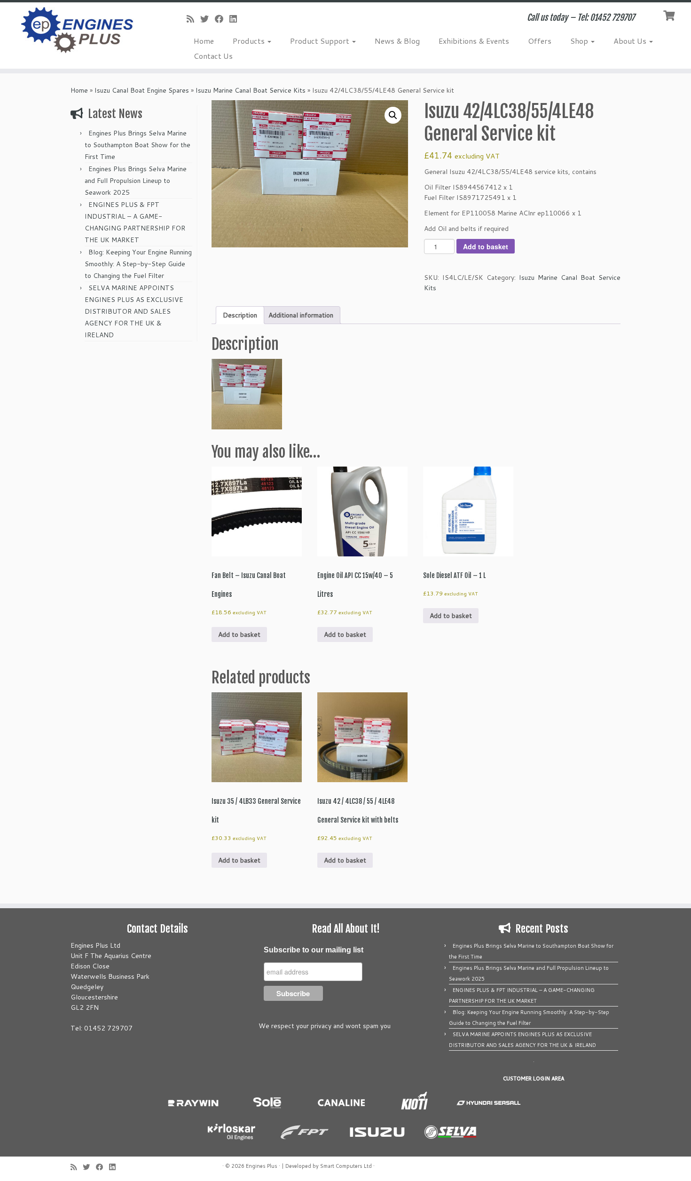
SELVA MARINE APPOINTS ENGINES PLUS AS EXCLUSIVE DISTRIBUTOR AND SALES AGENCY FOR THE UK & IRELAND (134, 311)
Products (250, 40)
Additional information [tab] (300, 315)
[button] (393, 115)
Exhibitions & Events (474, 40)
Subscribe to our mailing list (313, 950)
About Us (630, 40)
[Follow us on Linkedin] (236, 19)
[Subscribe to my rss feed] (193, 19)
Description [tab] (240, 315)
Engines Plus (261, 1166)
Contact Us (213, 55)
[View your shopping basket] (670, 14)
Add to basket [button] (239, 634)
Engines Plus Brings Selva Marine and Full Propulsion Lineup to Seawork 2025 (136, 180)
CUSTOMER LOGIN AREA (533, 1078)
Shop (580, 40)
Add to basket (485, 246)
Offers (539, 40)
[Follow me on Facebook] (222, 19)
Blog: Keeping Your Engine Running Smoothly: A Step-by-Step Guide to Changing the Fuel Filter (138, 263)
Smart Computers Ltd (346, 1166)
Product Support (320, 40)
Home (204, 40)
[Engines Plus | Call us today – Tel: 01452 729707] (79, 30)
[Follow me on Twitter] (207, 19)
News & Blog (397, 40)
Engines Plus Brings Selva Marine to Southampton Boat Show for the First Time (137, 144)
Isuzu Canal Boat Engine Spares (141, 90)
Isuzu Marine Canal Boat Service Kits (251, 90)
